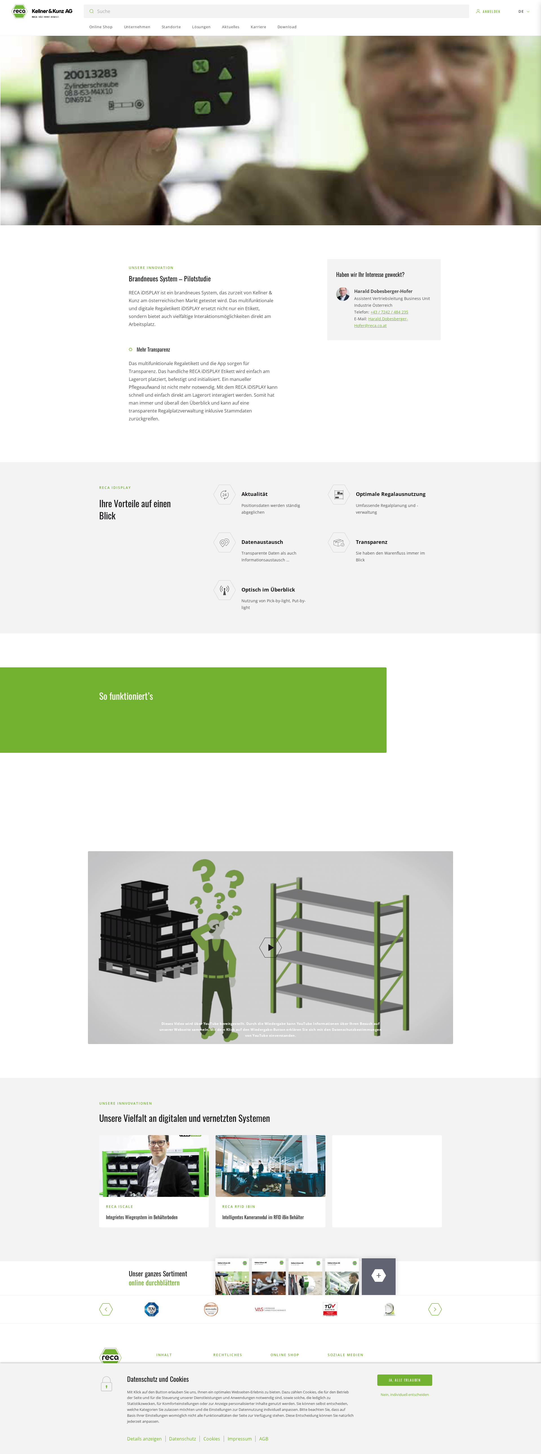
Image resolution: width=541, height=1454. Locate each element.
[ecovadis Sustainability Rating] (211, 1309)
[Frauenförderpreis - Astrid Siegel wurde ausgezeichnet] (389, 1309)
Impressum (240, 1439)
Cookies (211, 1439)
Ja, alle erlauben (405, 1380)
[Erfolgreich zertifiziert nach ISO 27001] (330, 1309)
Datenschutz (182, 1439)
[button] (110, 1309)
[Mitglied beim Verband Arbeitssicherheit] (270, 1309)
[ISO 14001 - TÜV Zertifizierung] (151, 1309)
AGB (263, 1439)
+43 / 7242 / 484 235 (389, 312)
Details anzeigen (144, 1439)
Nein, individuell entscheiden (405, 1394)
